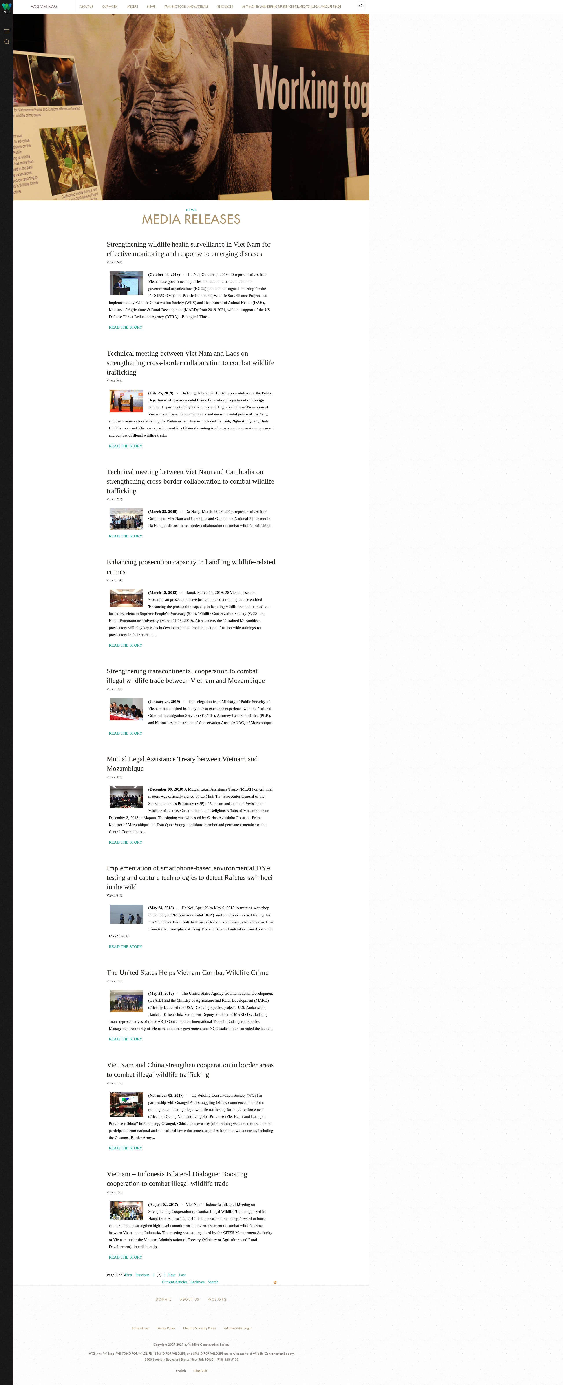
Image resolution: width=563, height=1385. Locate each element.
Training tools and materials (186, 7)
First (128, 1275)
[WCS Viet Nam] (7, 6)
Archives (197, 1282)
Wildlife (132, 7)
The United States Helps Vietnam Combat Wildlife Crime (188, 972)
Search (213, 1282)
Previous (142, 1275)
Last (182, 1275)
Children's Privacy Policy (199, 1328)
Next (171, 1275)
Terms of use (140, 1328)
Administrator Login (237, 1328)
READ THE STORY (125, 327)
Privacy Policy (166, 1328)
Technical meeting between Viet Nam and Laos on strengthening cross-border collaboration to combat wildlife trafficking (190, 362)
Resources (225, 7)
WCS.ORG (217, 1299)
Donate (164, 1299)
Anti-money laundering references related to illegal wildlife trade (291, 7)
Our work (109, 7)
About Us (86, 7)
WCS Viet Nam (44, 6)
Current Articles (174, 1282)
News (151, 7)
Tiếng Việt (200, 1370)
